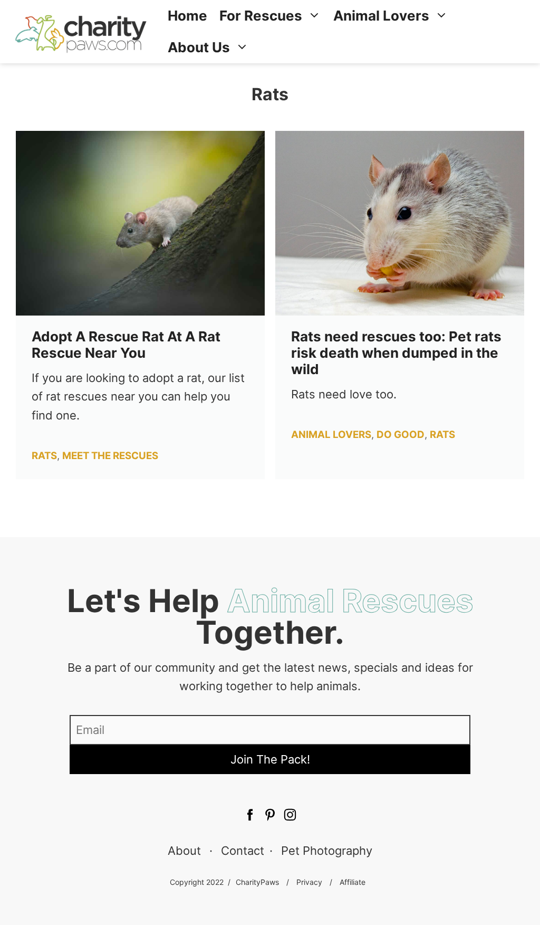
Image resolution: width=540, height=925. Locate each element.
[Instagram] (290, 816)
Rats (44, 456)
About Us (199, 47)
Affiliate (352, 882)
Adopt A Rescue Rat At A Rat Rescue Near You (126, 344)
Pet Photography (326, 850)
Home (187, 15)
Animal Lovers (381, 15)
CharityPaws (257, 882)
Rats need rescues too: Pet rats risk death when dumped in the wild (396, 352)
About (184, 850)
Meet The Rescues (110, 456)
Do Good (401, 434)
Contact (242, 850)
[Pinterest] (250, 816)
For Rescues (260, 15)
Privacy (309, 882)
